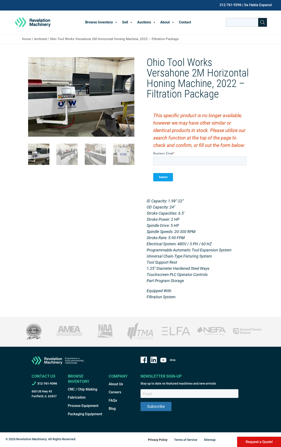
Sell (125, 22)
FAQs (113, 400)
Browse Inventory (99, 22)
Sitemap (210, 440)
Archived (40, 39)
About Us (116, 384)
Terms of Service (185, 440)
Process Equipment (83, 406)
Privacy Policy (158, 440)
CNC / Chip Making (82, 389)
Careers (115, 392)
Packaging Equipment (85, 414)
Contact (185, 22)
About (165, 22)
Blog (112, 408)
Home (26, 39)
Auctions (144, 22)
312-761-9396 (230, 5)
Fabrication (77, 397)
